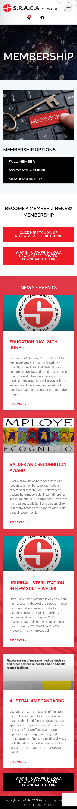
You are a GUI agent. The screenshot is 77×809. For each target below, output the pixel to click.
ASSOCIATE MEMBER (27, 170)
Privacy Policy (45, 804)
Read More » (18, 404)
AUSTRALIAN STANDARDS (37, 701)
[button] (68, 8)
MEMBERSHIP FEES (26, 179)
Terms (26, 804)
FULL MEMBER (22, 161)
